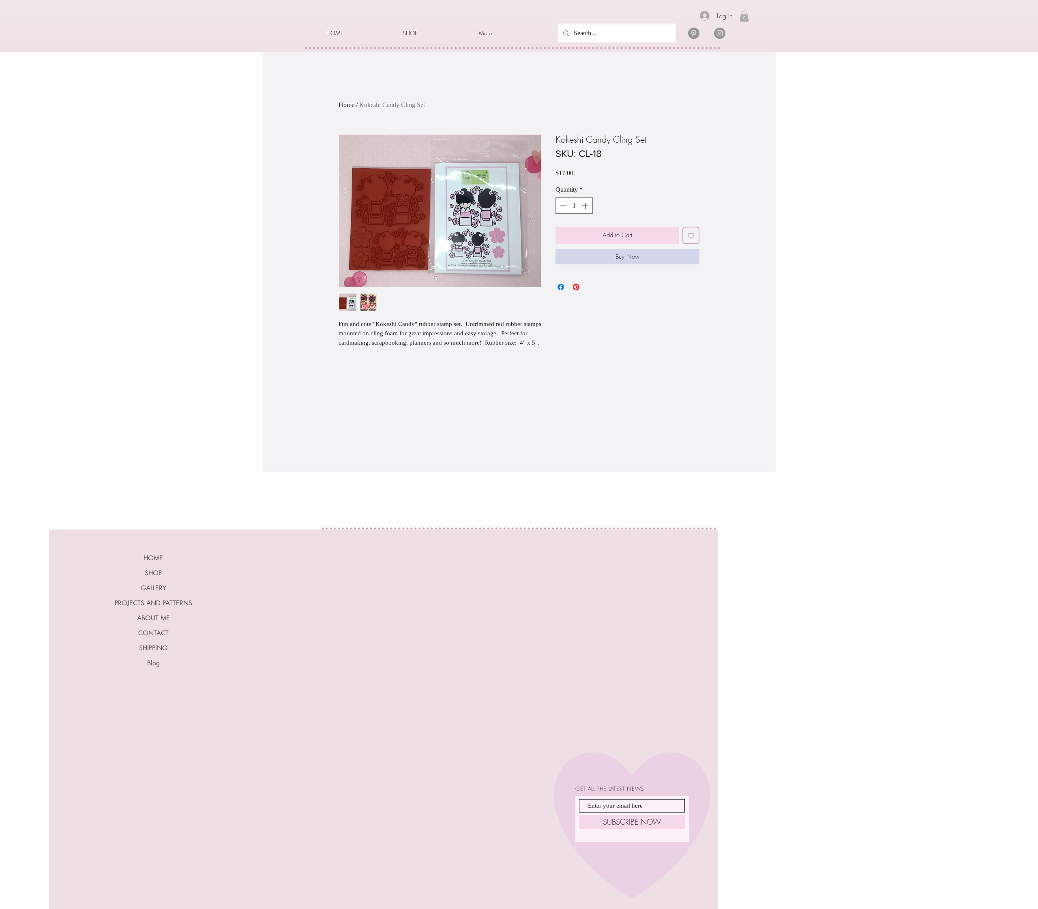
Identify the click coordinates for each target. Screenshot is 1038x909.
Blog (153, 663)
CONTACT (153, 633)
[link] (744, 16)
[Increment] (586, 205)
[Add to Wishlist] (691, 235)
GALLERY (153, 588)
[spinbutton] (574, 205)
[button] (435, 33)
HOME (153, 558)
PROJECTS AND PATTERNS (153, 603)
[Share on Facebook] (561, 287)
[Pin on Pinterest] (576, 287)
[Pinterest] (693, 33)
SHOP (153, 573)
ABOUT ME (153, 618)
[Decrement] (562, 205)
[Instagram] (719, 33)
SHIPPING (153, 648)
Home (346, 104)
